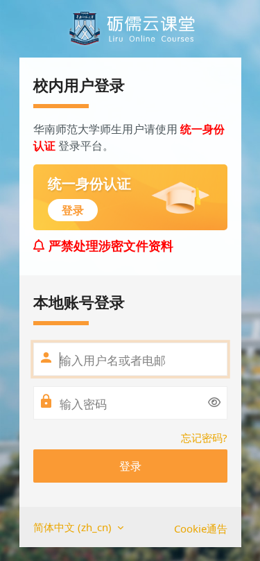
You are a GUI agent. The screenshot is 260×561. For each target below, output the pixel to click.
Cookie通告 (200, 528)
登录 (130, 466)
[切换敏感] (214, 402)
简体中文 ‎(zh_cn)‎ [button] (73, 527)
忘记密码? (204, 438)
